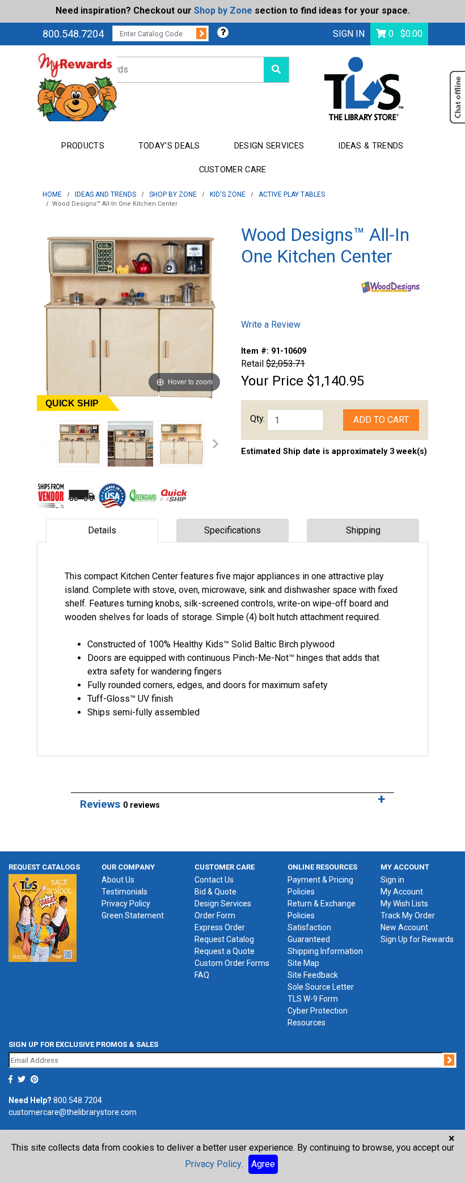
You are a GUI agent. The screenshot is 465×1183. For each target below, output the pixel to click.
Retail (252, 363)
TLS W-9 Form (313, 998)
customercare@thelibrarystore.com (73, 1112)
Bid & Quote (215, 891)
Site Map (303, 963)
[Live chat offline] (457, 97)
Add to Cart (381, 419)
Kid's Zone (228, 194)
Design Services (223, 903)
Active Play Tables (292, 194)
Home (52, 194)
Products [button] (82, 146)
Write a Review (271, 324)
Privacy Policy (126, 903)
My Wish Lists (404, 903)
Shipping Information (325, 951)
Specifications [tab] (232, 530)
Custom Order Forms (232, 963)
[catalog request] (43, 917)
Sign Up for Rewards (417, 939)
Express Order (220, 927)
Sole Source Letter (321, 986)
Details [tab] (102, 530)
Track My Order (408, 915)
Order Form (215, 915)
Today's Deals (169, 146)
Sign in (392, 879)
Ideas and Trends (105, 194)
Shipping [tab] (363, 530)
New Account (404, 927)
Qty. (257, 418)
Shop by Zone (223, 10)
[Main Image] (79, 443)
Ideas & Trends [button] (370, 146)
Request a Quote (225, 951)
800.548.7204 (73, 34)
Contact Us (214, 879)
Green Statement (133, 915)
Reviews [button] (120, 804)
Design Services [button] (269, 146)
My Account (402, 891)
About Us (118, 879)
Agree (263, 1164)
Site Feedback (313, 975)
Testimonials (124, 891)
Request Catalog (224, 939)
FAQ (202, 975)
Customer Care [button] (233, 170)
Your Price (272, 381)
